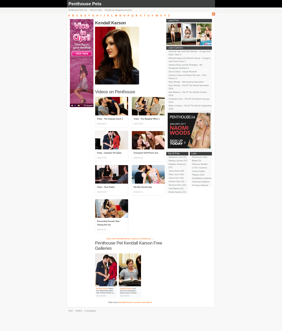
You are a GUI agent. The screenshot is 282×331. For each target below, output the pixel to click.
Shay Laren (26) (176, 174)
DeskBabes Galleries (202, 178)
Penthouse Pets (84, 3)
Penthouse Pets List (77, 10)
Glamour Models (200, 164)
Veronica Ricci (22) (177, 185)
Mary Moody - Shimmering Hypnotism (186, 82)
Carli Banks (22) (176, 188)
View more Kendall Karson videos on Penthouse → (130, 238)
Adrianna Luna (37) (178, 157)
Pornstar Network (200, 185)
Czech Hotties (198, 171)
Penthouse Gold (199, 157)
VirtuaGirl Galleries (201, 182)
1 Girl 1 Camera (199, 167)
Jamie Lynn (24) (176, 178)
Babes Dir (196, 160)
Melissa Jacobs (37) (178, 160)
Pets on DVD (96, 10)
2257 (70, 311)
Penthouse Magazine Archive (118, 10)
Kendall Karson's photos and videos (135, 302)
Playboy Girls (198, 174)
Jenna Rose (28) (176, 171)
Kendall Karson (102, 288)
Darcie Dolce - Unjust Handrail (183, 71)
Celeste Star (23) (176, 181)
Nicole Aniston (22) (177, 192)
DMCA (79, 311)
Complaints (90, 311)
